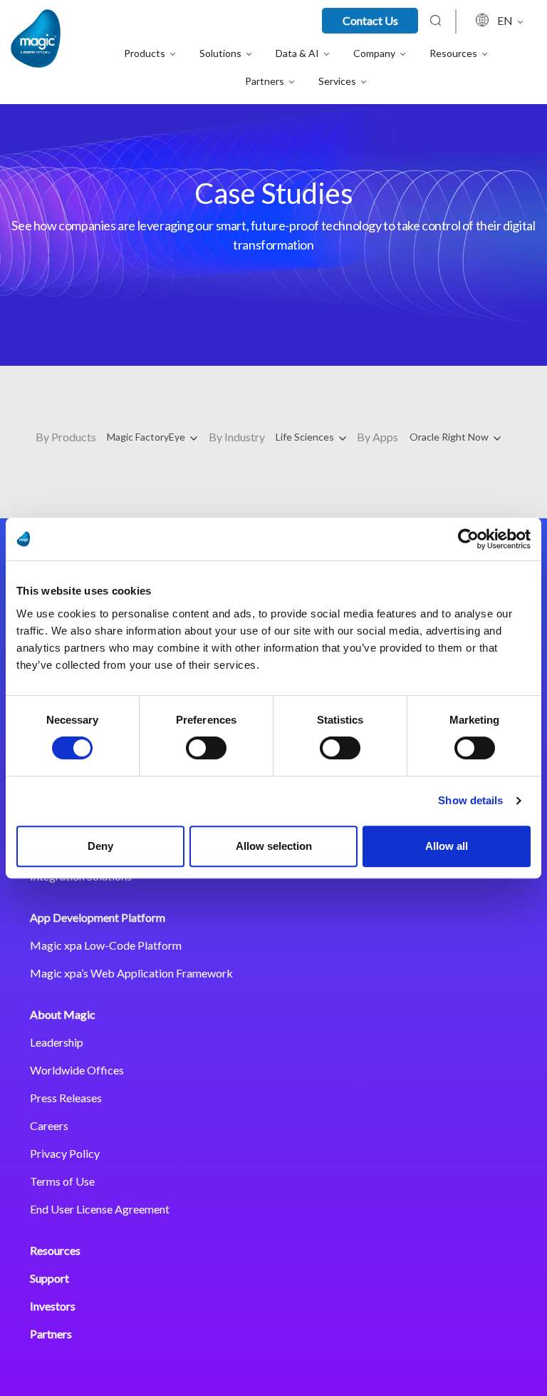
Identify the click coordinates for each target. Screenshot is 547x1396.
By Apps (377, 436)
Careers (49, 1125)
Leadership (56, 1042)
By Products (66, 436)
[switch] (206, 748)
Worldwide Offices (77, 1070)
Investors (52, 1306)
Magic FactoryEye (147, 437)
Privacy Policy (65, 1153)
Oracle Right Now (450, 437)
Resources (55, 1250)
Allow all (446, 846)
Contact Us (370, 20)
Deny (100, 846)
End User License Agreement (100, 1209)
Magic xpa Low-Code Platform (106, 945)
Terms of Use (62, 1181)
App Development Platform (97, 917)
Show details (470, 800)
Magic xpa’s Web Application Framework (131, 973)
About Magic (62, 1014)
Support (49, 1278)
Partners (51, 1333)
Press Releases (66, 1097)
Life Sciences (306, 437)
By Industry (237, 436)
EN (506, 20)
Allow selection (274, 846)
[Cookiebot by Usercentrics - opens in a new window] (468, 539)
